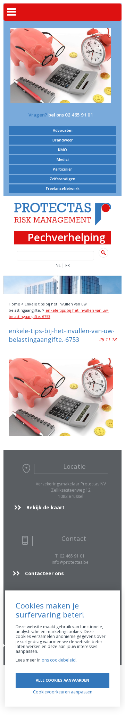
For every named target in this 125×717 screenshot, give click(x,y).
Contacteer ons (44, 573)
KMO (62, 149)
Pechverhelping (66, 237)
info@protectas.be (70, 562)
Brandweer (62, 139)
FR (67, 265)
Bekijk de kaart (45, 507)
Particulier (62, 169)
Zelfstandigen (62, 178)
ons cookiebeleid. (59, 660)
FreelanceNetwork (63, 188)
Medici (63, 159)
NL (58, 265)
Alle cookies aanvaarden (62, 680)
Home (14, 303)
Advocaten (63, 130)
